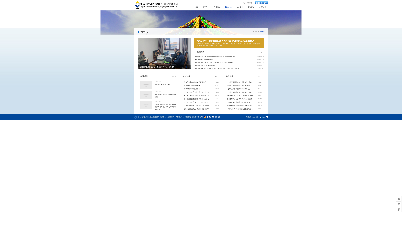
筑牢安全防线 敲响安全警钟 (204, 59)
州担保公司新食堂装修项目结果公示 (238, 89)
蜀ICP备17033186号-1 (213, 117)
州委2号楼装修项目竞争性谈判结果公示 (240, 109)
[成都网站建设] (264, 117)
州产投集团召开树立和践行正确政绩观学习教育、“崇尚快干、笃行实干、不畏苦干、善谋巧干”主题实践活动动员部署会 (218, 68)
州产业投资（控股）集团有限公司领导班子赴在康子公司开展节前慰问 (165, 107)
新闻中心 (262, 31)
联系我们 (250, 3)
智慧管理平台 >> (261, 3)
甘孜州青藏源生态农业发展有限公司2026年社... (240, 82)
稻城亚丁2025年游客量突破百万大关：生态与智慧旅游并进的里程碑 (225, 41)
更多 (262, 52)
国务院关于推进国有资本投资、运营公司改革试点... (197, 99)
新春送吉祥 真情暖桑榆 (162, 84)
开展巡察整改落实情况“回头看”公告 (238, 102)
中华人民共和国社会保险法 (193, 89)
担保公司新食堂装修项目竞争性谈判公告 (240, 95)
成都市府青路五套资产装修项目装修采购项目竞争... (240, 99)
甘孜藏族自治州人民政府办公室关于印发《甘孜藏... (197, 109)
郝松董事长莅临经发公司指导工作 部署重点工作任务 (157, 67)
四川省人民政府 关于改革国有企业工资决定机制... (197, 95)
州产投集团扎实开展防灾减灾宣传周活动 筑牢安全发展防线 (214, 62)
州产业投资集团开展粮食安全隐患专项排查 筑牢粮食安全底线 (215, 56)
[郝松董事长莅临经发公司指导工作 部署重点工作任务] (164, 53)
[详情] (220, 45)
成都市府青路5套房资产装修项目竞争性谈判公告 (240, 105)
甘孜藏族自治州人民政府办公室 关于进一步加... (197, 105)
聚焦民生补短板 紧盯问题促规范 (205, 65)
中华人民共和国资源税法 (192, 85)
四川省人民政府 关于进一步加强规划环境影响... (197, 102)
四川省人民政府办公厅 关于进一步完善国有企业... (197, 92)
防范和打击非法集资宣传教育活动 (195, 82)
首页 (256, 31)
